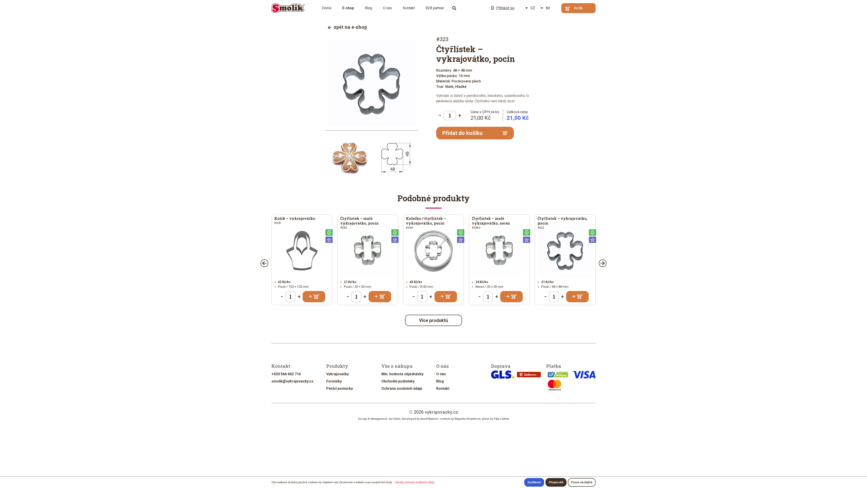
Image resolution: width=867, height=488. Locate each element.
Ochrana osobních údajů (401, 388)
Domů (326, 8)
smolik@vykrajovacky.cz (292, 381)
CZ (533, 8)
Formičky (334, 381)
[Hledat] (454, 8)
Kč (548, 8)
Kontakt (409, 8)
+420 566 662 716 (286, 374)
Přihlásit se (505, 8)
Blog (368, 8)
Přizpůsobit (556, 482)
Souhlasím (534, 482)
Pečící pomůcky (339, 388)
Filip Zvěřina (501, 418)
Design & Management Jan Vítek (379, 418)
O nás (387, 8)
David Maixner (429, 418)
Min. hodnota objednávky (402, 374)
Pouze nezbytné (581, 482)
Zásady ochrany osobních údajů (414, 482)
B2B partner (435, 8)
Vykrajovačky (337, 374)
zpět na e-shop (350, 27)
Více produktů (433, 320)
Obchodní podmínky (398, 381)
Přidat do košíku (462, 133)
